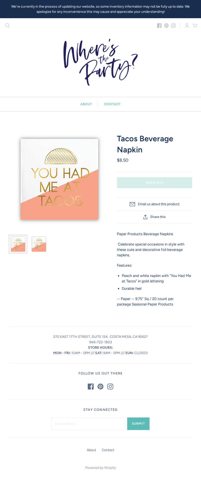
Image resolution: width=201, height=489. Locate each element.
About (86, 104)
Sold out (154, 183)
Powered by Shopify (100, 468)
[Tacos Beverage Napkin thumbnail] (18, 244)
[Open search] (7, 25)
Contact (112, 104)
